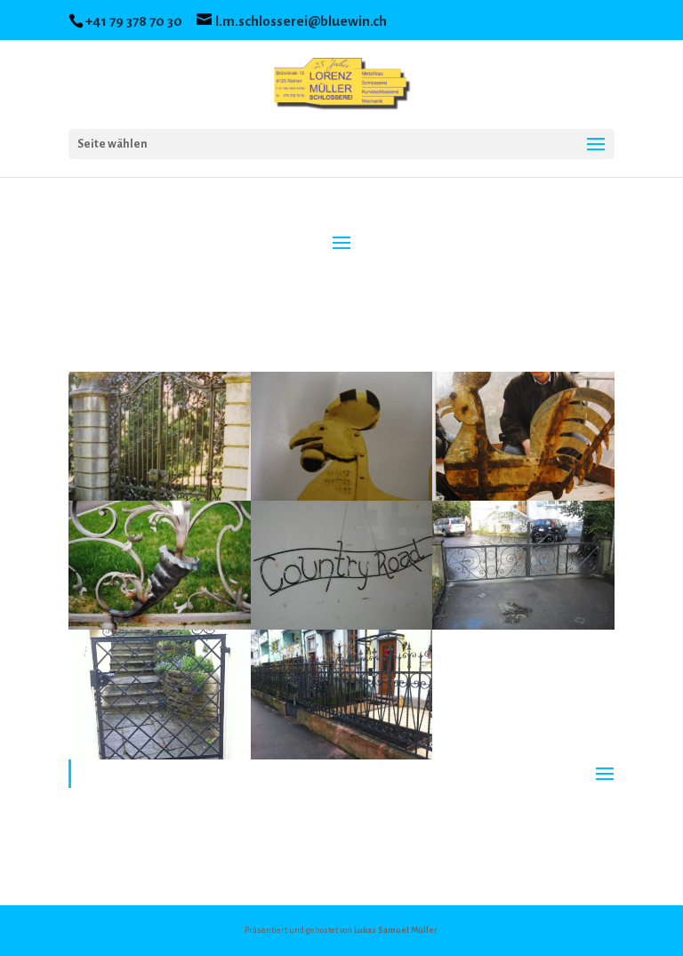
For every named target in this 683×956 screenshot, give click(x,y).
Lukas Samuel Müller (396, 930)
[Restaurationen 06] (523, 630)
